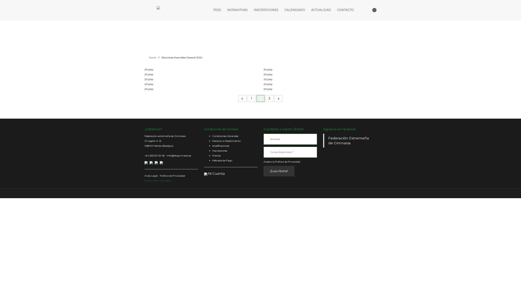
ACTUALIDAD (321, 10)
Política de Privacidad (172, 175)
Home (152, 57)
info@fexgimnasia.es (179, 155)
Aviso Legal (151, 175)
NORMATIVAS (237, 10)
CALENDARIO (295, 10)
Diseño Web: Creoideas (157, 180)
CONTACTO (345, 10)
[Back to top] (261, 193)
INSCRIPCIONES (266, 10)
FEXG (217, 10)
